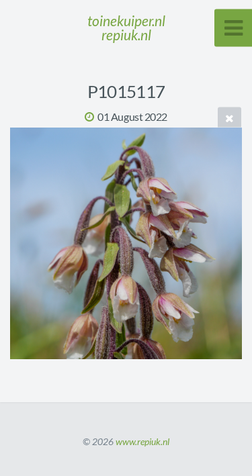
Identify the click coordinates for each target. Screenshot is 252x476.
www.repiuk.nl (142, 441)
